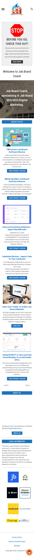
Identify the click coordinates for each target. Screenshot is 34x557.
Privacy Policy (17, 537)
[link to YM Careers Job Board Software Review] (17, 136)
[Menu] (3, 9)
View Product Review (17, 171)
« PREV (5, 385)
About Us (17, 433)
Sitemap (17, 545)
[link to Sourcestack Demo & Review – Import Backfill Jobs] (17, 214)
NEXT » (28, 385)
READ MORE (17, 62)
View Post (17, 326)
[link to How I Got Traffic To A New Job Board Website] (17, 294)
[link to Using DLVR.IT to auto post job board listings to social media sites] (17, 342)
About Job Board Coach (17, 541)
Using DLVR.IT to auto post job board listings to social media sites (17, 357)
